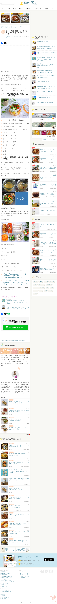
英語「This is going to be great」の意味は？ (46, 52)
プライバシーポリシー (5, 583)
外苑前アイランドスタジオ (25, 576)
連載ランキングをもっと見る (49, 139)
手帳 (46, 290)
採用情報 (3, 594)
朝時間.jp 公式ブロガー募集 (6, 579)
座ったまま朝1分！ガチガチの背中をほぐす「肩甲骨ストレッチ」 (46, 76)
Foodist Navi (22, 577)
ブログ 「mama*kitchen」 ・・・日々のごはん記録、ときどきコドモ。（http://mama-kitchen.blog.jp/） (16, 275)
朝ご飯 (23, 340)
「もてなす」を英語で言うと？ (44, 97)
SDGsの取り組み (4, 598)
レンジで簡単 (11, 340)
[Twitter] (5, 43)
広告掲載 (3, 595)
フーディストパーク (24, 574)
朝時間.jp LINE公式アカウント (7, 576)
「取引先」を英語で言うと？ (43, 81)
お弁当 (46, 281)
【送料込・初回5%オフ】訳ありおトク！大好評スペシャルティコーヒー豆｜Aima (46, 65)
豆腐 (52, 287)
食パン (35, 284)
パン (41, 290)
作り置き (16, 340)
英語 (41, 281)
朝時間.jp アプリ (4, 574)
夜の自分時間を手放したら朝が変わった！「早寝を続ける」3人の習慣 (46, 71)
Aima (21, 579)
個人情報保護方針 (5, 593)
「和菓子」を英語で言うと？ (43, 41)
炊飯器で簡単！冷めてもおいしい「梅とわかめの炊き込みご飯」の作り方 (45, 87)
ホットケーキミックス (39, 287)
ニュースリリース (5, 597)
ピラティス (49, 284)
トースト (36, 290)
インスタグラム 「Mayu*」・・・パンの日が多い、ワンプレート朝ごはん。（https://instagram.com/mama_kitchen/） (16, 282)
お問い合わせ (4, 586)
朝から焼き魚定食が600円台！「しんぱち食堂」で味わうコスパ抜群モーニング (46, 47)
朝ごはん (36, 281)
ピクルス (6, 340)
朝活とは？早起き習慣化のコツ (7, 580)
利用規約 (3, 584)
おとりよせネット (23, 571)
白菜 (47, 287)
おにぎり (52, 281)
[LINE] (8, 314)
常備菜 (20, 340)
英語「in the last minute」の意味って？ (46, 102)
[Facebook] (2, 43)
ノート (50, 290)
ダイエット (41, 284)
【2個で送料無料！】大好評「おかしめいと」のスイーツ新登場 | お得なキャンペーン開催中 (46, 59)
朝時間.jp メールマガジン (6, 573)
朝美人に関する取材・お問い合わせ (8, 581)
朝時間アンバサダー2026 (6, 577)
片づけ (35, 293)
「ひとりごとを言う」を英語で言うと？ (46, 91)
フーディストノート (24, 573)
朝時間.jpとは (4, 571)
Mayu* (28, 39)
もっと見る (26, 434)
